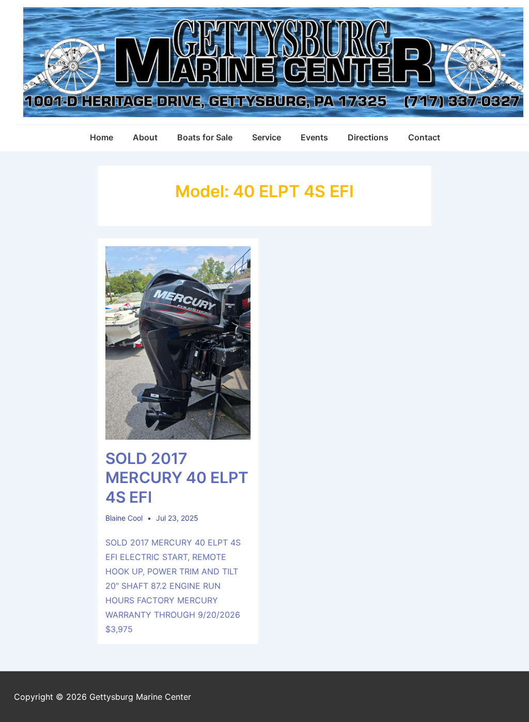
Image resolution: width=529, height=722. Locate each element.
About (145, 137)
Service (266, 137)
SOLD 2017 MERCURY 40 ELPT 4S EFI (176, 477)
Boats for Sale (204, 137)
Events (314, 137)
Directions (368, 137)
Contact (424, 137)
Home (101, 137)
